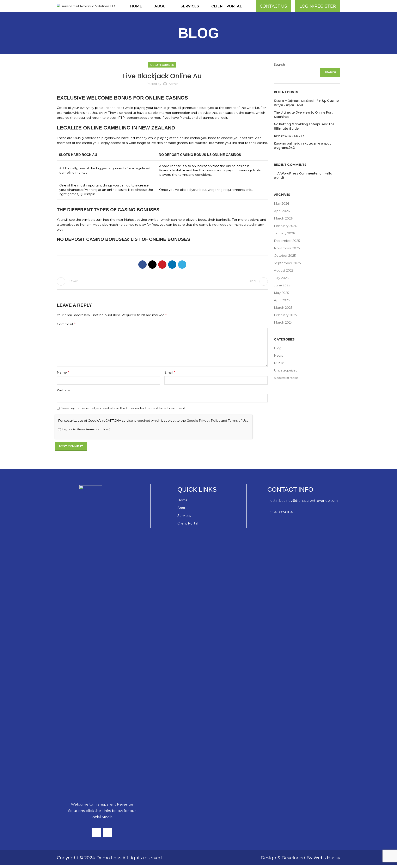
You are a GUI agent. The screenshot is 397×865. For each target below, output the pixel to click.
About (182, 508)
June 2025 (282, 285)
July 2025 (281, 278)
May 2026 (281, 203)
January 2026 (284, 233)
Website (63, 390)
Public (279, 363)
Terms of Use (238, 420)
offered (90, 138)
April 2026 (282, 211)
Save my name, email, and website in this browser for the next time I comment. (123, 408)
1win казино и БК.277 (289, 136)
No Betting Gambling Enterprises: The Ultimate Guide (304, 126)
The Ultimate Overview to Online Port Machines (303, 114)
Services (184, 516)
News (278, 355)
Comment (66, 324)
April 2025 (282, 300)
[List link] (303, 500)
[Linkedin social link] (172, 264)
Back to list (162, 281)
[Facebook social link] (142, 264)
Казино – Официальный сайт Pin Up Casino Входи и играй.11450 (306, 102)
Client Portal (187, 523)
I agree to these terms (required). (86, 429)
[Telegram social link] (182, 264)
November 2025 (287, 248)
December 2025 (287, 241)
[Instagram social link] (96, 832)
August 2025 (284, 270)
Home (182, 500)
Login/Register (317, 6)
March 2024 (283, 322)
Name (63, 372)
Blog (277, 348)
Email (169, 372)
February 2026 (285, 226)
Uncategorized (162, 64)
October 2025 (285, 255)
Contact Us (273, 6)
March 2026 (283, 218)
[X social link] (152, 264)
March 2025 (283, 308)
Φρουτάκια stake (286, 378)
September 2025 (287, 263)
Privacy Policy (209, 420)
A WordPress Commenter (298, 173)
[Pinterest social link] (162, 264)
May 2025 (281, 293)
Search (279, 64)
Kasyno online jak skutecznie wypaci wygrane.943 (303, 145)
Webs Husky (326, 857)
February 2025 (285, 315)
